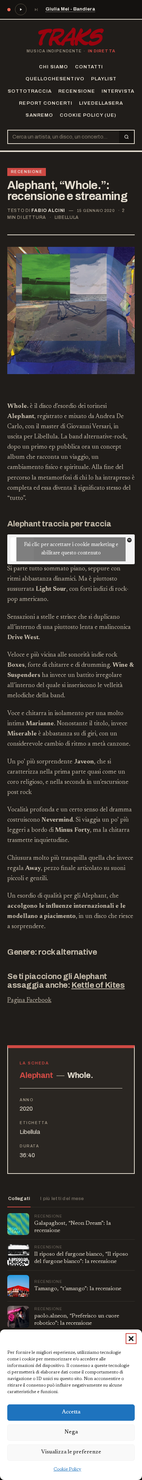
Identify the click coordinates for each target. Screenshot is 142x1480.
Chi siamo (53, 66)
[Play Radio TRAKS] (21, 9)
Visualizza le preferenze (71, 1452)
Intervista (118, 91)
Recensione (76, 91)
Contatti (89, 66)
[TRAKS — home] (71, 37)
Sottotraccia (30, 91)
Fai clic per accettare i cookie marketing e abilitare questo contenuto (71, 549)
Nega (71, 1432)
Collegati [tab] (19, 1198)
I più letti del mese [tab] (62, 1198)
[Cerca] (126, 137)
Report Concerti (45, 103)
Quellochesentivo (54, 78)
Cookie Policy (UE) (88, 115)
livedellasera (101, 103)
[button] (131, 1338)
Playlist (104, 78)
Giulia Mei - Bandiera (70, 9)
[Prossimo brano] (36, 9)
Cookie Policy (67, 1469)
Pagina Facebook (29, 1001)
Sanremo (39, 115)
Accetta (71, 1412)
